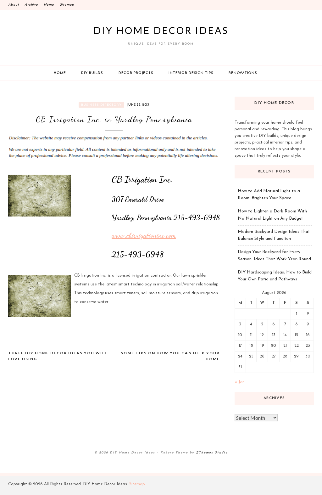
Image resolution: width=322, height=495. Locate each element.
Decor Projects (136, 73)
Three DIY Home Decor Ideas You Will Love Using (57, 356)
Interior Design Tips (191, 73)
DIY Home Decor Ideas (161, 30)
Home (49, 5)
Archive (31, 5)
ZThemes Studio (212, 452)
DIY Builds (92, 73)
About (13, 5)
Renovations (243, 73)
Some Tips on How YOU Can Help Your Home (170, 356)
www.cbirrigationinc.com (144, 235)
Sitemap (67, 5)
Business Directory (101, 105)
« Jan (240, 382)
